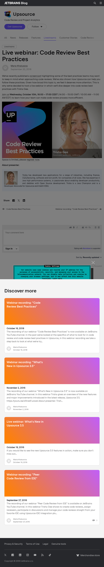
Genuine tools (58, 544)
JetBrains (25, 561)
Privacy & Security (13, 544)
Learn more (57, 279)
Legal (45, 544)
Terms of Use (32, 544)
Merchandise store (89, 556)
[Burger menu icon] (101, 3)
